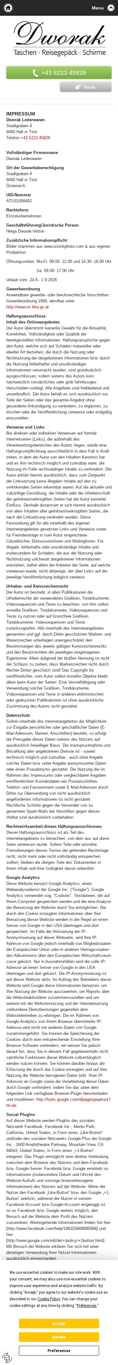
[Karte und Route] (86, 87)
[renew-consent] (7, 1358)
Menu (98, 7)
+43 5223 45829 (35, 137)
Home (8, 8)
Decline (59, 1337)
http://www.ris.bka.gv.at (27, 307)
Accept (59, 1323)
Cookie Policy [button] (48, 1299)
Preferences (59, 1351)
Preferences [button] (87, 1305)
